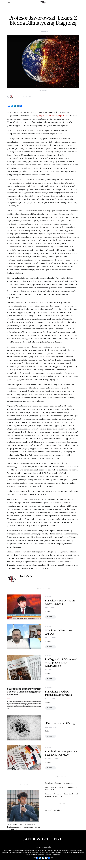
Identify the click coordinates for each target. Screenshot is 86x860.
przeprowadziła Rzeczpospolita (51, 115)
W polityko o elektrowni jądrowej (58, 632)
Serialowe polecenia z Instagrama (58, 783)
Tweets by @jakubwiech (54, 810)
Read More (49, 616)
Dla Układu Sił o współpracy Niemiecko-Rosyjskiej (61, 753)
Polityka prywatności (43, 847)
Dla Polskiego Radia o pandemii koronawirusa (58, 693)
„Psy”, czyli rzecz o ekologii (60, 723)
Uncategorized (43, 12)
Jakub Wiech (16, 96)
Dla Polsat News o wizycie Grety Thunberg (60, 602)
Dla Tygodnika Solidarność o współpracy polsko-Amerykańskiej (61, 662)
